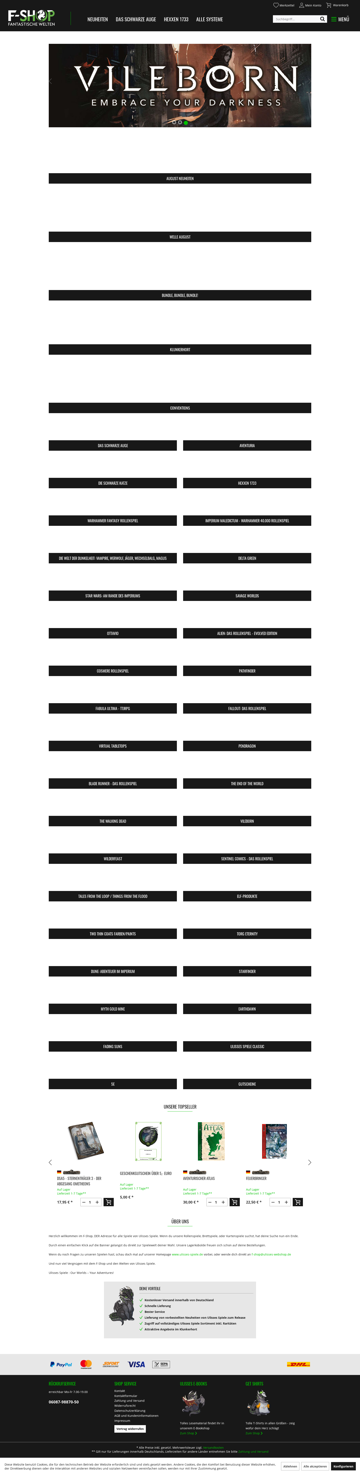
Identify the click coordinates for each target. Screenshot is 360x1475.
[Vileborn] (247, 805)
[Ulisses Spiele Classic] (247, 1030)
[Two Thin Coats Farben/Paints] (113, 917)
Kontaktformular (125, 1396)
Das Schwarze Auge (136, 19)
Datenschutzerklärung (129, 1411)
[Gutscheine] (247, 1068)
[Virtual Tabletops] (113, 730)
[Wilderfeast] (113, 842)
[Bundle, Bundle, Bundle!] (180, 268)
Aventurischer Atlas (136, 1178)
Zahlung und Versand (129, 1401)
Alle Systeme (209, 19)
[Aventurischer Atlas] (148, 1141)
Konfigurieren (343, 1466)
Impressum (122, 1421)
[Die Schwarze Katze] (113, 467)
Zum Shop (187, 1433)
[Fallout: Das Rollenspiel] (247, 692)
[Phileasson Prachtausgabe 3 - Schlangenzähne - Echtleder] (274, 1141)
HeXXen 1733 (176, 19)
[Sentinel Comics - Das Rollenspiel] (247, 842)
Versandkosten (213, 1448)
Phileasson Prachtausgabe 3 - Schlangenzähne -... (269, 1181)
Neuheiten (98, 19)
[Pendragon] (247, 730)
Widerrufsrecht (125, 1406)
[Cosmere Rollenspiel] (113, 655)
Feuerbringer (193, 1178)
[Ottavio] (113, 617)
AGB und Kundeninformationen (136, 1416)
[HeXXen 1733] (247, 467)
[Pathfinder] (247, 655)
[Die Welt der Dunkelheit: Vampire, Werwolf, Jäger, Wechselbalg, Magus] (113, 542)
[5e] (113, 1068)
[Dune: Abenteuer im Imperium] (113, 955)
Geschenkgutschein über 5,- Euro (83, 1173)
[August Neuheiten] (180, 151)
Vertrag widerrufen (130, 1429)
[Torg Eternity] (247, 917)
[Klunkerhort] (180, 323)
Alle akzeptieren (315, 1466)
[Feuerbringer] (211, 1141)
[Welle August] (180, 210)
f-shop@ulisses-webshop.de (271, 1254)
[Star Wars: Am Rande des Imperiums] (113, 579)
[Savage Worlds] (247, 579)
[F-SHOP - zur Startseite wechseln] (31, 18)
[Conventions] (180, 381)
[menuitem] (283, 4)
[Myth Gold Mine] (113, 993)
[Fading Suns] (113, 1030)
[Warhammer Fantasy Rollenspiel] (113, 504)
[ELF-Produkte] (247, 880)
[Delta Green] (247, 542)
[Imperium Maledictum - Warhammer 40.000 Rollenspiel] (247, 504)
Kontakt (119, 1391)
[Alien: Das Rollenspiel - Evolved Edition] (247, 617)
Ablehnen (290, 1466)
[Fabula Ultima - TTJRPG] (113, 692)
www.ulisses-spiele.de (187, 1254)
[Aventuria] (247, 429)
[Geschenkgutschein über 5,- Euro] (85, 1141)
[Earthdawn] (247, 993)
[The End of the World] (247, 767)
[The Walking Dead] (113, 805)
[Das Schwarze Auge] (113, 429)
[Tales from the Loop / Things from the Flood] (113, 880)
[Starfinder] (247, 955)
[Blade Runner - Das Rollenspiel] (113, 767)
